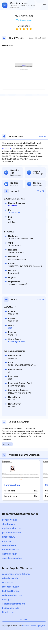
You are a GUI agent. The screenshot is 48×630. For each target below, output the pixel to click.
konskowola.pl (9, 519)
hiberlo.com (8, 612)
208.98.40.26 (14, 212)
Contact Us (24, 619)
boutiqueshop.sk (10, 549)
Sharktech (12, 206)
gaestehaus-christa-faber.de (16, 574)
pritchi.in (6, 541)
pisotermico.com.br (12, 532)
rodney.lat (7, 599)
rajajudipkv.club (10, 578)
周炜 (10, 328)
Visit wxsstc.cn (23, 20)
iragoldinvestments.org (13, 603)
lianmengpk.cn (12, 485)
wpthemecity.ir (9, 553)
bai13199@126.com (16, 342)
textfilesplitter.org (10, 591)
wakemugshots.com (12, 595)
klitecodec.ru (8, 536)
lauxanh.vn (7, 582)
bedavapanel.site (10, 608)
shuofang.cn (8, 524)
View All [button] (42, 136)
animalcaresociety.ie (12, 558)
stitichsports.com (10, 586)
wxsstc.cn (6, 148)
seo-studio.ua (9, 545)
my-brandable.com (11, 528)
